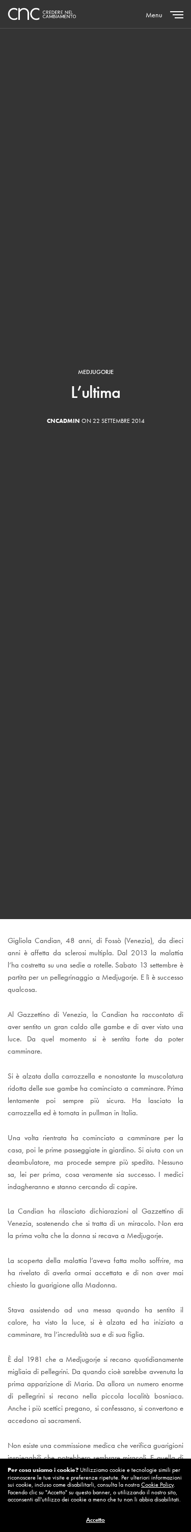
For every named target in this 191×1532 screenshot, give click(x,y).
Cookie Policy (157, 1485)
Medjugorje (96, 372)
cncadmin (63, 421)
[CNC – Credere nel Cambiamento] (42, 14)
